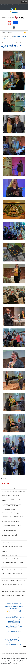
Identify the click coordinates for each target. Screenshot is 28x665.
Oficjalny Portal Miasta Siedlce (8, 17)
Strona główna (4, 36)
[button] (24, 2)
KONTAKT (6, 5)
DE (17, 7)
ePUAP (24, 5)
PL (11, 7)
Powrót (4, 478)
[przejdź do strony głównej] (1, 5)
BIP (14, 5)
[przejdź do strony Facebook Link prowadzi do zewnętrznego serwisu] (23, 646)
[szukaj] (25, 32)
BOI (19, 5)
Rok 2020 (10, 36)
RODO (14, 656)
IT (19, 7)
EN (14, 7)
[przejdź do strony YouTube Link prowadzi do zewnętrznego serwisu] (25, 646)
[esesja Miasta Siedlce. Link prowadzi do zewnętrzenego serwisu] (19, 17)
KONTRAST (15, 9)
